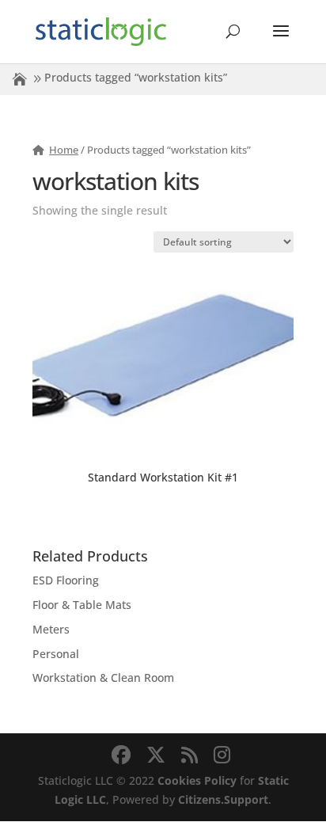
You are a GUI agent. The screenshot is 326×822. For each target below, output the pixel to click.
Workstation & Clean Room (103, 677)
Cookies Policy (197, 780)
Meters (51, 629)
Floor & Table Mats (81, 604)
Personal (55, 653)
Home (63, 150)
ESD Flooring (65, 580)
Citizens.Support (223, 799)
